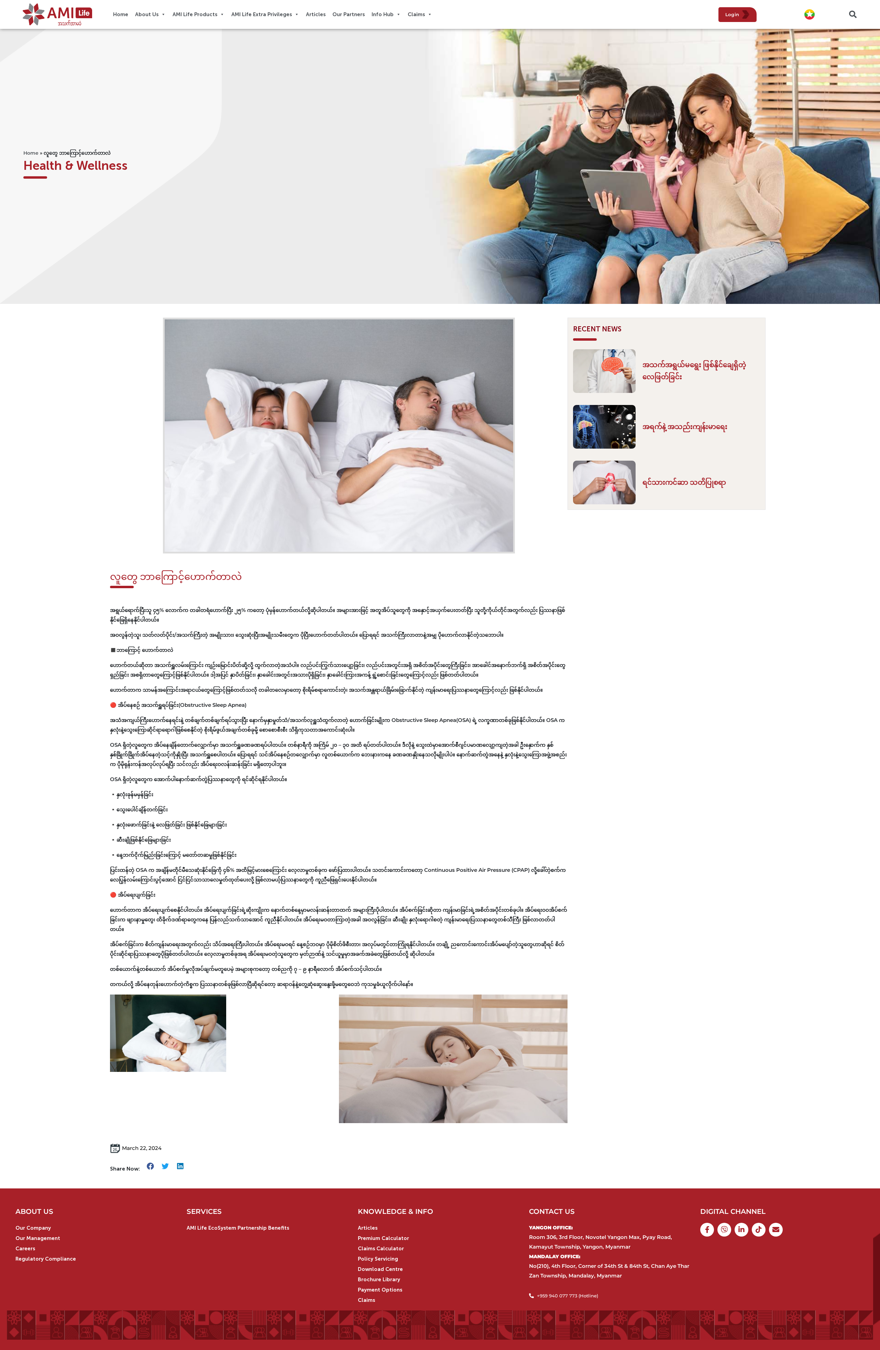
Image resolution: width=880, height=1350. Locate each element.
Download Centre (380, 1269)
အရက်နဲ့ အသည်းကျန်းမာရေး (684, 426)
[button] (853, 14)
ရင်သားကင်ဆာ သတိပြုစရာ (684, 482)
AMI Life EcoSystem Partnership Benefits (238, 1228)
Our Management (37, 1238)
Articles (367, 1228)
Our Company (33, 1228)
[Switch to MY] (809, 15)
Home (30, 153)
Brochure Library (379, 1279)
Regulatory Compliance (45, 1259)
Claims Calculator (381, 1248)
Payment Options (380, 1290)
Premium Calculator (383, 1238)
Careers (25, 1248)
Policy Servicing (378, 1259)
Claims (366, 1300)
